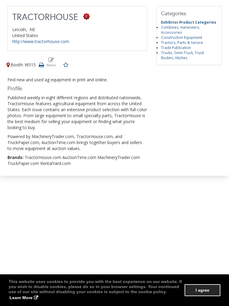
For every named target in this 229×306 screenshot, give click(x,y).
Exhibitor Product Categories (188, 22)
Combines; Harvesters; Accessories (180, 30)
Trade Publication (176, 47)
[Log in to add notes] (51, 62)
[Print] (41, 65)
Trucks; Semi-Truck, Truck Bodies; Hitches (182, 55)
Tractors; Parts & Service (182, 42)
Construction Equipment (181, 37)
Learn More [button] (21, 297)
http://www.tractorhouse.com (40, 41)
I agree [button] (202, 290)
